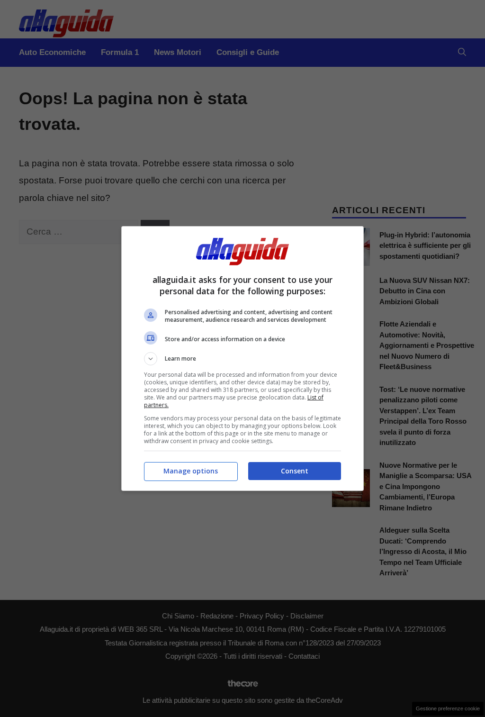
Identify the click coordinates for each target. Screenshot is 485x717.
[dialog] (242, 358)
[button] (242, 358)
